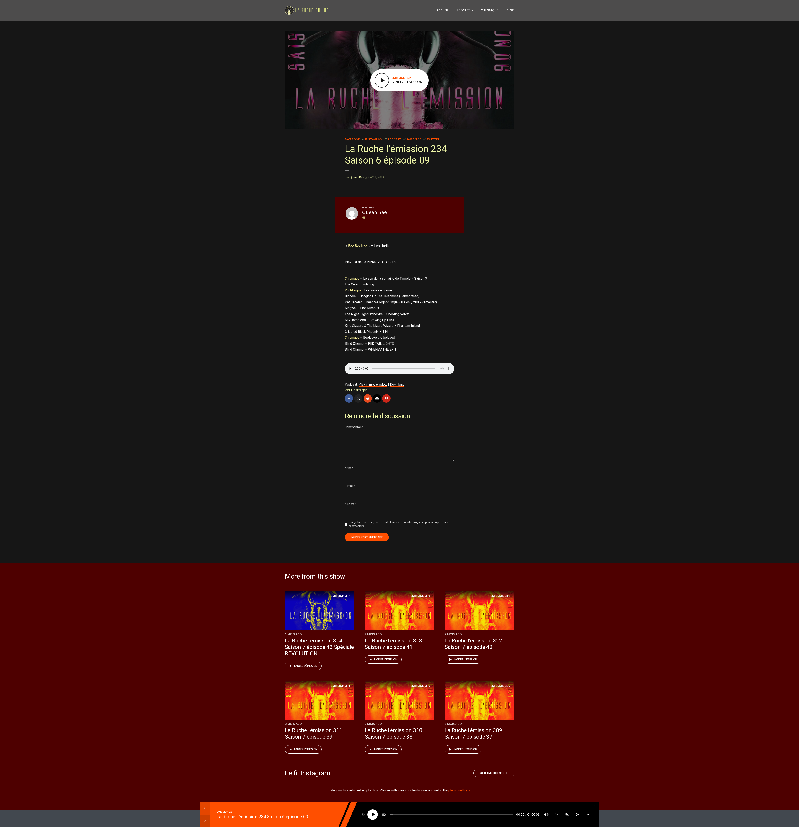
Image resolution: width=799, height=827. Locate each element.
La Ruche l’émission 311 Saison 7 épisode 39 (313, 733)
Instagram (373, 139)
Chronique (489, 10)
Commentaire (354, 427)
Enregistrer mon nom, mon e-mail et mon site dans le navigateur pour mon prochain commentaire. (398, 524)
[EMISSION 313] (399, 610)
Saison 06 (413, 139)
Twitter (433, 139)
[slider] (451, 814)
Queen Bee (357, 177)
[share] (577, 814)
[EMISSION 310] (399, 700)
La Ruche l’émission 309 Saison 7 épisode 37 (473, 733)
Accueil (442, 10)
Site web (350, 504)
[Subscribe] (567, 814)
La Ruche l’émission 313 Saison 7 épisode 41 (393, 643)
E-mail (350, 485)
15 (362, 814)
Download (397, 384)
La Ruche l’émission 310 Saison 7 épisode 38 (393, 733)
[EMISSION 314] (319, 610)
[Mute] (546, 814)
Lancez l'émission (305, 666)
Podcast (463, 10)
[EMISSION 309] (479, 700)
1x (556, 814)
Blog (510, 10)
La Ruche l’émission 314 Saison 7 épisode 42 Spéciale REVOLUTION (319, 647)
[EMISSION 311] (319, 700)
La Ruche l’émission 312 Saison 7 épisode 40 (473, 643)
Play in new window (373, 384)
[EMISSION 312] (479, 610)
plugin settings (459, 790)
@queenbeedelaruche (494, 773)
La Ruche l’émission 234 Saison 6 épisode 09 (262, 816)
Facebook (352, 139)
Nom (349, 468)
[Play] (372, 814)
